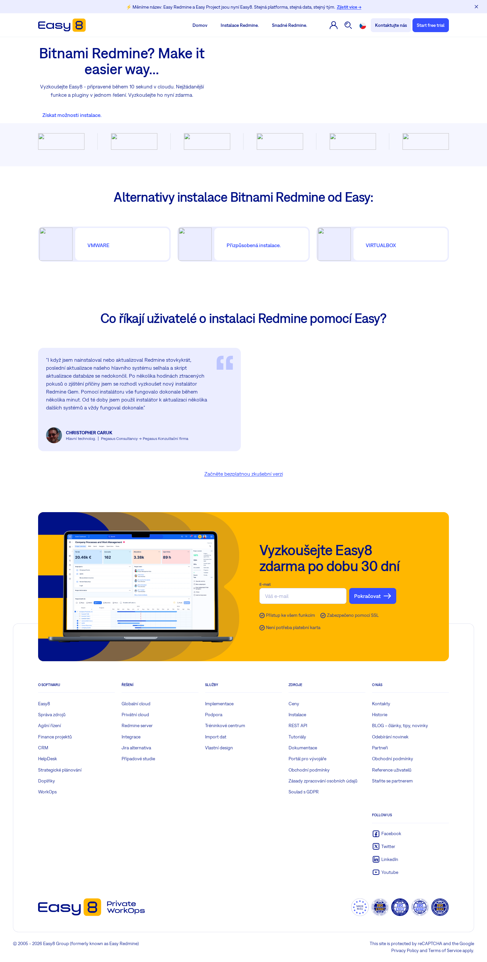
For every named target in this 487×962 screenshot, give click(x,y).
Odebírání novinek (390, 736)
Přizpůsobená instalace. (254, 245)
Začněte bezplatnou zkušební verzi (243, 474)
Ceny (294, 703)
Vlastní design (219, 747)
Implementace (219, 703)
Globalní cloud (136, 703)
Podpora (213, 714)
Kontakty (381, 703)
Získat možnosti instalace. (72, 115)
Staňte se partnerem (392, 780)
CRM (43, 747)
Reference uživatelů (391, 770)
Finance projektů (55, 736)
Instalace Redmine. (240, 25)
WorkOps (47, 791)
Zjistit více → (349, 7)
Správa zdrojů (52, 714)
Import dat (215, 736)
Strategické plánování (59, 770)
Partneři (380, 747)
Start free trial (431, 25)
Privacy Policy (405, 950)
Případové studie (138, 758)
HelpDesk (47, 758)
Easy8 (44, 703)
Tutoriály (297, 736)
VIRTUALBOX (381, 245)
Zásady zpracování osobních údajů (323, 780)
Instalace (297, 714)
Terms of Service (444, 950)
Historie (379, 714)
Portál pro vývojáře (307, 758)
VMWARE (98, 245)
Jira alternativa (136, 747)
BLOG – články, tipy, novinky (400, 725)
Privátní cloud (135, 714)
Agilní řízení (49, 725)
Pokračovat (367, 596)
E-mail (265, 584)
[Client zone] (333, 25)
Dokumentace (303, 747)
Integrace (131, 736)
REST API (298, 725)
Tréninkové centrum (225, 725)
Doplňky (46, 780)
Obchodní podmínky (309, 770)
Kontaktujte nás (391, 25)
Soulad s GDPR (304, 791)
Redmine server (137, 725)
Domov (199, 25)
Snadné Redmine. (289, 25)
